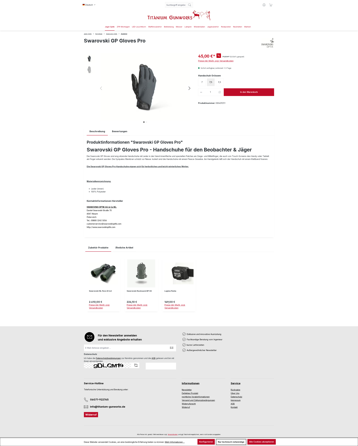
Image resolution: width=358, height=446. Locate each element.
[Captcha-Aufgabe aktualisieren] (136, 365)
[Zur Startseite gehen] (179, 15)
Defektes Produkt (190, 393)
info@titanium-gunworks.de (107, 406)
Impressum (236, 400)
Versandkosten (173, 434)
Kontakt (234, 407)
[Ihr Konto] (264, 5)
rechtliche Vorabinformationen (196, 397)
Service (235, 383)
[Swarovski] (267, 43)
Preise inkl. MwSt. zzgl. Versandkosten (216, 61)
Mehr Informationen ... (175, 442)
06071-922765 (99, 399)
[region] (179, 287)
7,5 (210, 82)
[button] (189, 88)
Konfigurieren (206, 442)
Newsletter (187, 390)
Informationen (190, 383)
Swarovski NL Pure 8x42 (100, 291)
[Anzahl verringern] (201, 92)
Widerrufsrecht (189, 404)
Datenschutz (236, 397)
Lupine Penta (170, 291)
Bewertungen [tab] (119, 131)
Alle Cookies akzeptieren (261, 442)
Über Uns (235, 393)
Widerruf (91, 414)
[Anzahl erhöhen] (220, 92)
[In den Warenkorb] (141, 313)
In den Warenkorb (249, 92)
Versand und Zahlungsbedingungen (198, 400)
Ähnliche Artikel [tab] (124, 247)
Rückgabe (235, 390)
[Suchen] (189, 5)
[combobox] (176, 5)
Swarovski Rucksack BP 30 (139, 291)
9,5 (219, 82)
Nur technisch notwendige (231, 442)
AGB (154, 358)
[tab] (97, 131)
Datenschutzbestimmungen (108, 358)
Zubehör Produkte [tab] (98, 247)
